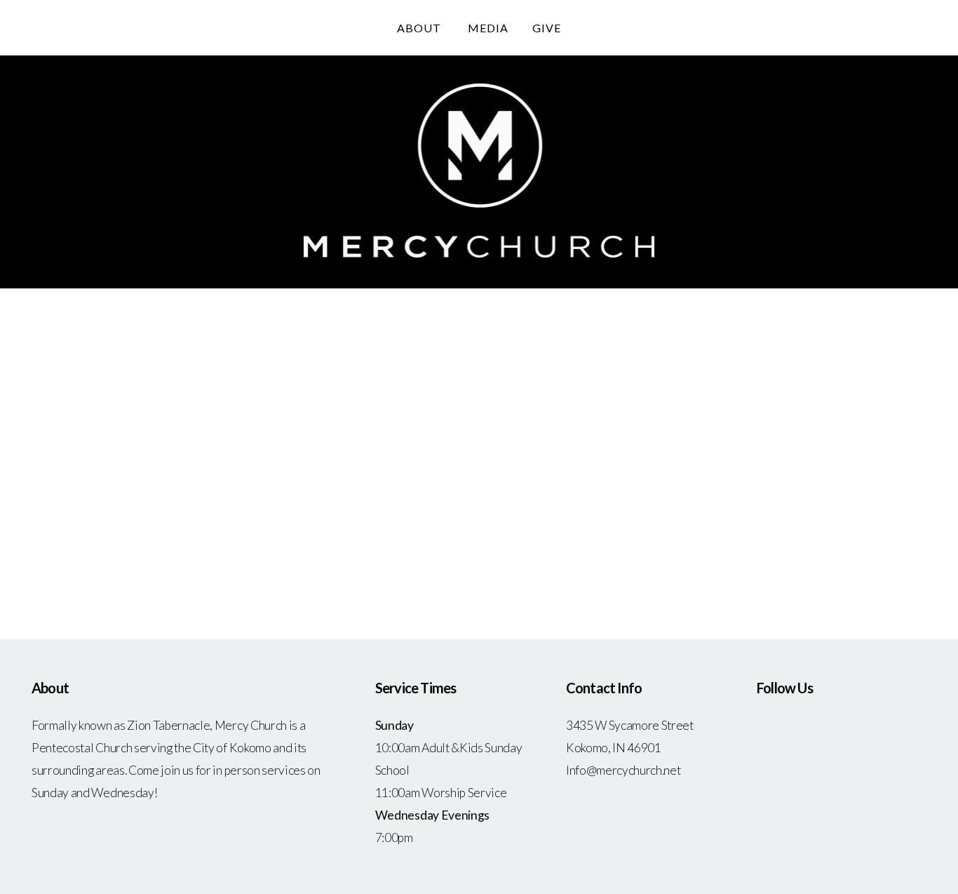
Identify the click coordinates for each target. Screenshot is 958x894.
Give (546, 27)
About (420, 27)
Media (488, 27)
